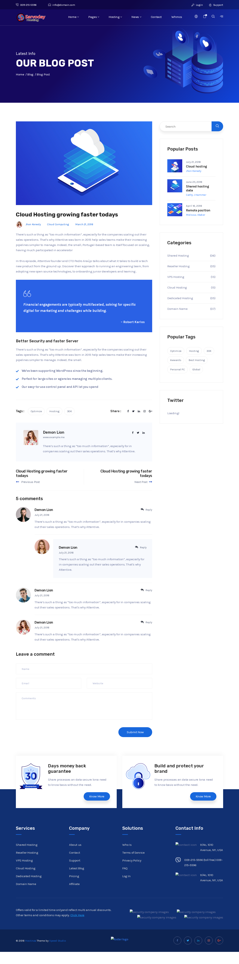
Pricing (74, 876)
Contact (156, 17)
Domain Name (177, 309)
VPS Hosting (175, 277)
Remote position (198, 210)
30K (69, 411)
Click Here (77, 915)
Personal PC (177, 369)
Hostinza (30, 940)
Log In (126, 876)
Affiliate (74, 884)
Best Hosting (197, 360)
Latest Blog (76, 868)
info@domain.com (63, 5)
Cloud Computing (58, 224)
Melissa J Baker (195, 214)
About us (75, 845)
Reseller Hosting (178, 266)
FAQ (125, 868)
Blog (30, 74)
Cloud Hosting (177, 287)
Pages (92, 17)
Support (217, 5)
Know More (96, 796)
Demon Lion (44, 510)
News (135, 17)
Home (72, 17)
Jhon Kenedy (33, 224)
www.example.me (53, 437)
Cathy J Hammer (196, 194)
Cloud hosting (196, 166)
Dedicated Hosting (180, 298)
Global (196, 369)
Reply (148, 509)
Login (199, 5)
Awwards (175, 360)
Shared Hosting (178, 255)
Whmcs (176, 17)
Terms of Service (133, 852)
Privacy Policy (131, 860)
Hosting (114, 17)
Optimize (36, 411)
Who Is (127, 845)
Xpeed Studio (57, 940)
